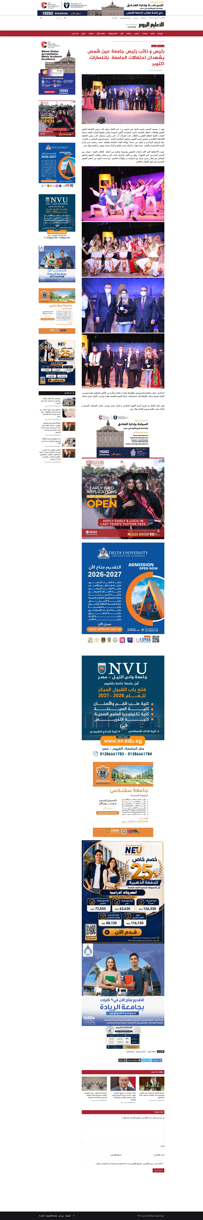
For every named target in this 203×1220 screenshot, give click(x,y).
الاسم (162, 1146)
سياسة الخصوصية (125, 18)
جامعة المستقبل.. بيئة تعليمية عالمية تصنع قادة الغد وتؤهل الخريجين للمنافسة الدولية (95, 1095)
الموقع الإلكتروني (115, 1155)
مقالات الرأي (101, 33)
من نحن (135, 18)
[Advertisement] (101, 1189)
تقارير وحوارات (112, 33)
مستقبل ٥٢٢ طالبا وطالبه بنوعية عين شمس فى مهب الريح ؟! (51, 401)
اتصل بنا (114, 18)
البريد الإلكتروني (158, 1155)
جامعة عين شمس (140, 1051)
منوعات (90, 33)
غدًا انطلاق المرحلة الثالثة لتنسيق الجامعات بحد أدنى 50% (51, 441)
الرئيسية (143, 18)
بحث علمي (75, 33)
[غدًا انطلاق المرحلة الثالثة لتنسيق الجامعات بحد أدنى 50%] (68, 442)
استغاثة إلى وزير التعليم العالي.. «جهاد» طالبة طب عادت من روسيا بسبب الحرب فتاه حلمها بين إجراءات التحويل (51, 428)
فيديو (83, 33)
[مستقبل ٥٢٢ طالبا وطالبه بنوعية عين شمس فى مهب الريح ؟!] (68, 402)
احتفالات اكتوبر (152, 1051)
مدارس (136, 33)
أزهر (122, 33)
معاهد (128, 33)
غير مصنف (155, 41)
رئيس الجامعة (130, 1051)
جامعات (145, 33)
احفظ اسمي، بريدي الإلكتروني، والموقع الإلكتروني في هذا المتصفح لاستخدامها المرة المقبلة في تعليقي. (128, 1163)
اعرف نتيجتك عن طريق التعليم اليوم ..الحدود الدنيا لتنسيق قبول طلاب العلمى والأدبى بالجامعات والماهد (124, 1096)
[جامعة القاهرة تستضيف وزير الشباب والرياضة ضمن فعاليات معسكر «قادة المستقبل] (151, 1084)
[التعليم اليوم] (144, 25)
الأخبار (152, 33)
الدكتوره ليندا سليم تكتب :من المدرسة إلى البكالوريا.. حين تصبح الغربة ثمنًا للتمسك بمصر (50, 413)
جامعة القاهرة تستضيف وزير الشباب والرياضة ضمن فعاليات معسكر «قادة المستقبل (151, 1095)
